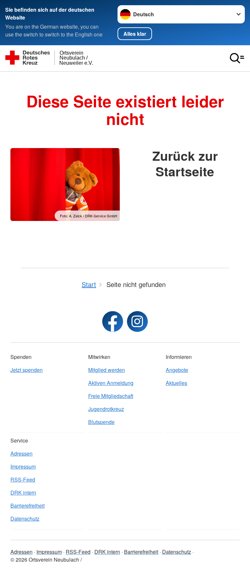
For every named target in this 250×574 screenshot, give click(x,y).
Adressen (21, 453)
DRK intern (23, 492)
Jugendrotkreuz (106, 409)
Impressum (23, 466)
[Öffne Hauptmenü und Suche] (237, 58)
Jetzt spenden (26, 370)
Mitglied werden (106, 370)
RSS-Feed (22, 479)
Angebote (177, 370)
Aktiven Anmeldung (110, 383)
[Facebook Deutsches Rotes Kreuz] (112, 321)
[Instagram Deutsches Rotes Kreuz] (137, 321)
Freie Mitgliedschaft (110, 396)
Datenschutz (24, 518)
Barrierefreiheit (27, 505)
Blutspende (101, 422)
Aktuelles (176, 383)
